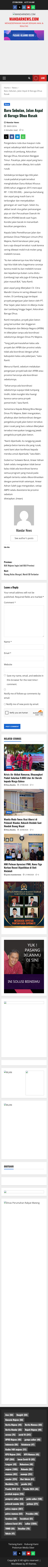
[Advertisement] (24, 56)
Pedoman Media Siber (23, 1547)
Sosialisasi (26, 1518)
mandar (11, 1479)
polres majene (14, 1508)
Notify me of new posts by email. (22, 704)
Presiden (32, 1513)
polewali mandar (14, 1503)
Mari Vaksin (27, 1479)
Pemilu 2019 (12, 1489)
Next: (21, 572)
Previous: (19, 563)
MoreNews (16, 1563)
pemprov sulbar (14, 1498)
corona (10, 1434)
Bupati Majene (33, 1429)
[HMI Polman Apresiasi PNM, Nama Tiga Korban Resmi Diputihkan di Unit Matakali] (24, 847)
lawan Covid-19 (26, 1459)
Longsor (10, 1464)
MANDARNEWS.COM (24, 19)
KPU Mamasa (31, 1454)
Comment (10, 602)
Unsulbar (24, 1528)
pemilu (26, 1484)
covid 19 (25, 1434)
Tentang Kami (15, 1544)
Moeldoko (11, 1484)
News (7, 104)
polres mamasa (14, 1513)
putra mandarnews (13, 875)
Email (7, 653)
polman (32, 1503)
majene (11, 1469)
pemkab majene (14, 1494)
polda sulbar (34, 1498)
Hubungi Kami (31, 1544)
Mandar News (12, 122)
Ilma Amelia (11, 785)
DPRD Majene (13, 1439)
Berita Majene (13, 1424)
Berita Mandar (13, 1429)
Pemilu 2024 (30, 1489)
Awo (9, 1414)
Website (8, 664)
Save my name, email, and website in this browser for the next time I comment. (25, 680)
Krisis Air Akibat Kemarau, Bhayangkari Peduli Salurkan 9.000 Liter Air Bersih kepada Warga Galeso (23, 778)
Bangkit (22, 1414)
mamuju (26, 1474)
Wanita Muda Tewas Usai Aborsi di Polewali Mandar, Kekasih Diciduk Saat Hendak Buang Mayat (22, 823)
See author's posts (24, 538)
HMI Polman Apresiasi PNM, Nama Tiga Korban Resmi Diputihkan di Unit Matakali (23, 867)
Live (43, 78)
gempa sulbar (32, 1439)
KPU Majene (13, 1454)
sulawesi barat (13, 1523)
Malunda (26, 1469)
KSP (9, 1459)
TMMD (10, 1528)
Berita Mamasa (33, 1424)
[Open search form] (29, 78)
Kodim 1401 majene (15, 1449)
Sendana (11, 1518)
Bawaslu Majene (14, 1419)
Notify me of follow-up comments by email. (22, 695)
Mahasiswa (26, 1464)
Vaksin (10, 1533)
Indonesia (11, 1444)
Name (8, 641)
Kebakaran (27, 1444)
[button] (4, 78)
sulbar (31, 1523)
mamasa (11, 1474)
